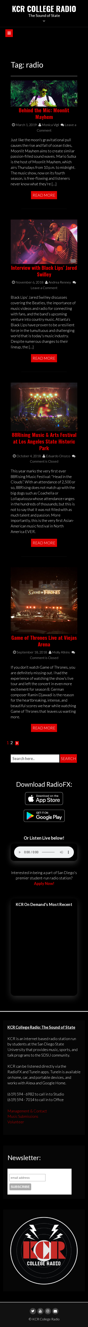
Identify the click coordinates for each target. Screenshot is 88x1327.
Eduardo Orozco (57, 456)
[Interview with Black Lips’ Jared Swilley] (44, 241)
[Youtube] (40, 1311)
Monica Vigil (50, 125)
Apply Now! (44, 883)
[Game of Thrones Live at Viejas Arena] (44, 600)
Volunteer (15, 1121)
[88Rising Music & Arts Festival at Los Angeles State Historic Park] (44, 406)
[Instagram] (48, 1311)
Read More (44, 195)
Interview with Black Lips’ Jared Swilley (44, 271)
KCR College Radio (44, 8)
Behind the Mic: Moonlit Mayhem (44, 113)
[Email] (55, 1311)
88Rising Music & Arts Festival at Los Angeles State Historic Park (44, 441)
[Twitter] (33, 1311)
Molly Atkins (60, 652)
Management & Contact (27, 1111)
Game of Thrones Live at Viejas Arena (44, 641)
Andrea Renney (59, 282)
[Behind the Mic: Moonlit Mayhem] (44, 93)
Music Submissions (22, 1116)
